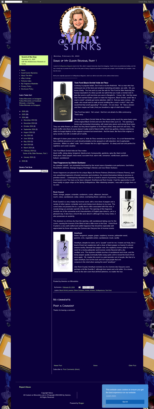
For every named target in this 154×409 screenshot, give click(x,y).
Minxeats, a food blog (26, 103)
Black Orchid (63, 290)
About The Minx (26, 75)
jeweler (70, 290)
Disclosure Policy (27, 89)
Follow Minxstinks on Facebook (30, 101)
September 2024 (30, 129)
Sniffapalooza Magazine (66, 66)
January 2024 (29, 157)
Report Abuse (25, 387)
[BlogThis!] (86, 287)
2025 (24, 114)
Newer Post (58, 365)
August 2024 (28, 132)
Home (95, 365)
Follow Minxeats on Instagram (29, 105)
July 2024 (27, 135)
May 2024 (27, 141)
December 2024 (29, 120)
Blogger (81, 403)
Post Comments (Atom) (71, 369)
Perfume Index (26, 81)
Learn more (111, 396)
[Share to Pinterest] (93, 287)
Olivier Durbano (79, 290)
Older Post (132, 365)
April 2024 (27, 144)
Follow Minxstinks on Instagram (30, 99)
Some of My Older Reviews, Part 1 (35, 153)
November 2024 (29, 123)
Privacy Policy (26, 86)
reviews (92, 290)
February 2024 (29, 151)
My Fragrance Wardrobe (29, 84)
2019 (24, 161)
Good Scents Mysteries (29, 73)
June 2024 (27, 138)
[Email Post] (79, 287)
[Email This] (83, 287)
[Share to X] (88, 287)
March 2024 (28, 148)
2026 (24, 111)
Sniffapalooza (100, 290)
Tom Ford (108, 290)
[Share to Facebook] (90, 287)
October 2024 (29, 126)
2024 (24, 117)
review (87, 290)
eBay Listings (26, 78)
